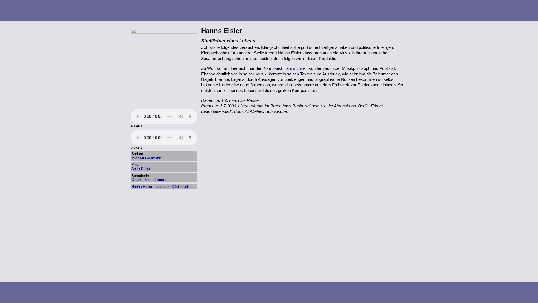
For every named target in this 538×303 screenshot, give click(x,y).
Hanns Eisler (295, 68)
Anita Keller (140, 169)
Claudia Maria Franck (148, 180)
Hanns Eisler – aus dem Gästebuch (160, 187)
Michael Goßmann (146, 158)
